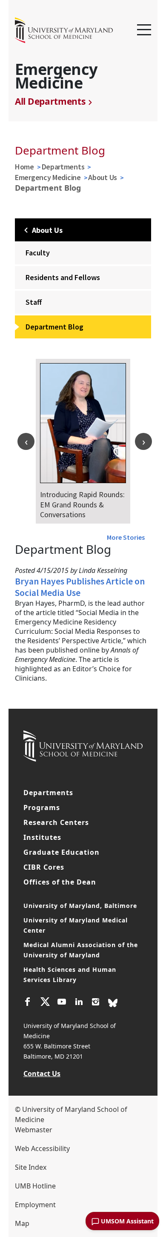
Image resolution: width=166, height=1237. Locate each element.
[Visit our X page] (44, 1003)
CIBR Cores (43, 867)
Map (22, 1223)
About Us (102, 177)
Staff (34, 302)
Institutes (42, 837)
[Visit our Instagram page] (96, 1003)
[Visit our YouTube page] (61, 1003)
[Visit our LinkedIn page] (78, 1003)
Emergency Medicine (48, 177)
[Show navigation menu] (144, 30)
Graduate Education (61, 852)
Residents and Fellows (63, 277)
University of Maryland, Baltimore (80, 906)
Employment (35, 1204)
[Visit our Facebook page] (27, 1003)
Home (24, 167)
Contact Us (41, 1073)
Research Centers (56, 822)
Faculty (38, 253)
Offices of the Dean (59, 882)
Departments (63, 167)
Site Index (30, 1167)
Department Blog (54, 327)
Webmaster (33, 1129)
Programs (41, 807)
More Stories (126, 537)
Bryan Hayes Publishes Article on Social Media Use (80, 587)
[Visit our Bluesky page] (112, 1002)
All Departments (50, 101)
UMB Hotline (35, 1186)
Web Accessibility (42, 1148)
